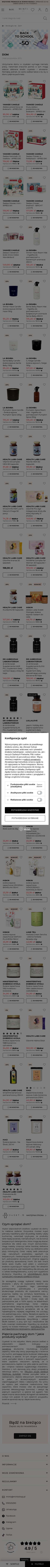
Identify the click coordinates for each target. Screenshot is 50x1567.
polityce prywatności (32, 759)
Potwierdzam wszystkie (25, 810)
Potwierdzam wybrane (25, 818)
